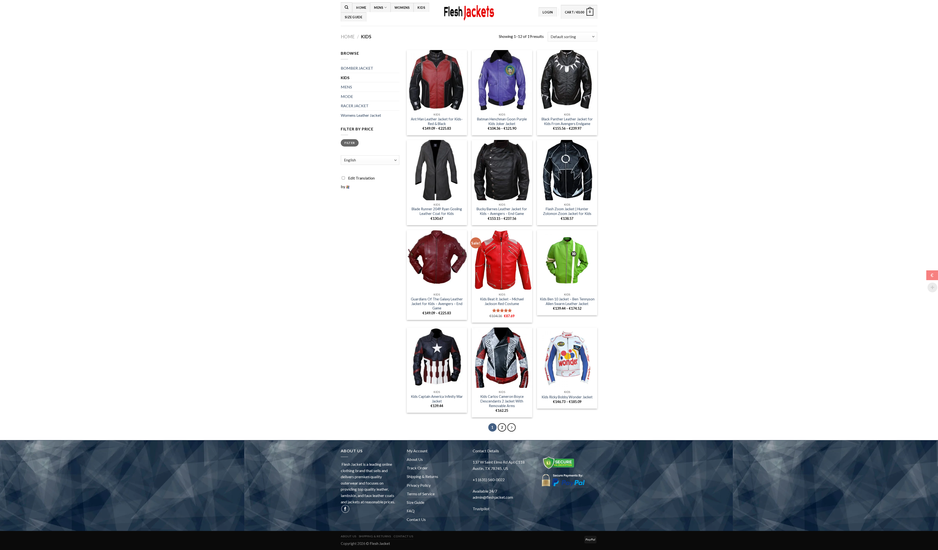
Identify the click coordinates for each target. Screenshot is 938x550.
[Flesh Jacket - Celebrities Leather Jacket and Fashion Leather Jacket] (469, 13)
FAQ (411, 510)
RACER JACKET (355, 105)
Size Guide (415, 502)
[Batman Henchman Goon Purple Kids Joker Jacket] (502, 80)
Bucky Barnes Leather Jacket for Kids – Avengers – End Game (502, 211)
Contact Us (416, 519)
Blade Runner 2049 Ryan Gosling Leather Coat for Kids (437, 211)
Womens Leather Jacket (361, 115)
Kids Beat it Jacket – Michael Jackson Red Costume (502, 301)
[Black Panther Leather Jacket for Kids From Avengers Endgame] (567, 80)
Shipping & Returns (422, 476)
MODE (347, 96)
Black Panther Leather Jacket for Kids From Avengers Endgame (567, 121)
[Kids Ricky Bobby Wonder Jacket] (567, 358)
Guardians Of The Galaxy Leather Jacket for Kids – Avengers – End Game (437, 303)
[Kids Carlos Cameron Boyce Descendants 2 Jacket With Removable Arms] (502, 358)
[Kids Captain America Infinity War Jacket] (437, 358)
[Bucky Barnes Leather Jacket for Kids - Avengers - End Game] (502, 170)
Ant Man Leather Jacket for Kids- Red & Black (437, 121)
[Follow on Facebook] (345, 509)
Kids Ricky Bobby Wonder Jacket (567, 397)
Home (361, 8)
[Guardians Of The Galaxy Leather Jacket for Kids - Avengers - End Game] (437, 260)
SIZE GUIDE (353, 17)
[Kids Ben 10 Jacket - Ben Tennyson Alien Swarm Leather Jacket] (567, 260)
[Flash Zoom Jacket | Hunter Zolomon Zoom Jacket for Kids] (567, 170)
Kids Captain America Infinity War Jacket (437, 398)
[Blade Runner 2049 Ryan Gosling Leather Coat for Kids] (437, 170)
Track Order (417, 467)
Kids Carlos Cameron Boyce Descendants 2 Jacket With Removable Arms (502, 401)
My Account (417, 450)
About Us (415, 459)
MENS (378, 8)
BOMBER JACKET (357, 68)
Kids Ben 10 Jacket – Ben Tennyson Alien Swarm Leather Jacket (567, 301)
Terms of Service (421, 493)
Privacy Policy (419, 485)
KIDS (421, 8)
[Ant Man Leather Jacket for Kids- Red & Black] (437, 80)
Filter (349, 143)
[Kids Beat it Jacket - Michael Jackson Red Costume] (502, 260)
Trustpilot (481, 508)
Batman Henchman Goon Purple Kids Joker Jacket (502, 121)
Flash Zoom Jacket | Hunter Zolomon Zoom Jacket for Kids (567, 211)
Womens (402, 8)
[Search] (346, 7)
